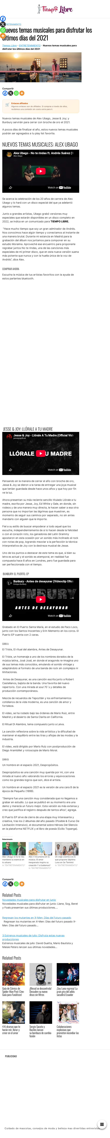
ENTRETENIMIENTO (11, 24)
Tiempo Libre (9, 45)
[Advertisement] (55, 1080)
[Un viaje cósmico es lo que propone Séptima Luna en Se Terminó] (66, 848)
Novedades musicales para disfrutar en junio (29, 899)
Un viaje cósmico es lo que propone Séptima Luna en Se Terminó (65, 859)
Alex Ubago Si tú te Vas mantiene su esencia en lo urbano (13, 859)
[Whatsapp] (16, 93)
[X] (10, 93)
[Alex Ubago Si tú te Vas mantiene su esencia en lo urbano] (14, 848)
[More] (21, 93)
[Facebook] (5, 93)
